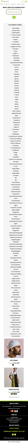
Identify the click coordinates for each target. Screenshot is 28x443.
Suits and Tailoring (15, 139)
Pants (16, 115)
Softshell (15, 42)
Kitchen (16, 83)
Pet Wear (15, 162)
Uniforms (16, 125)
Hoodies (16, 88)
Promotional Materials (15, 233)
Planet (16, 255)
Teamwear (16, 129)
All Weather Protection (15, 203)
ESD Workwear (16, 201)
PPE (16, 178)
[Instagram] (15, 435)
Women (16, 76)
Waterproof (16, 122)
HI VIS (15, 166)
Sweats (16, 69)
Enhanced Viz (16, 118)
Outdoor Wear (16, 44)
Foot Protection (15, 265)
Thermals (16, 74)
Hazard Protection (16, 322)
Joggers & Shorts (16, 46)
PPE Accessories (15, 288)
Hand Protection (16, 185)
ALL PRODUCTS (7, 4)
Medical (16, 81)
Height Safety (16, 278)
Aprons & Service (16, 141)
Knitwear (15, 145)
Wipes (16, 285)
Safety (16, 104)
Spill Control (15, 320)
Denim (16, 109)
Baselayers (16, 134)
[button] (24, 1)
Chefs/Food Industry (16, 237)
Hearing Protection (15, 258)
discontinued (16, 336)
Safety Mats (15, 292)
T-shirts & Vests (16, 35)
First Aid (15, 269)
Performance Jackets (16, 136)
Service (16, 86)
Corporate (16, 120)
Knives (16, 290)
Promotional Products (15, 164)
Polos (16, 72)
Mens (16, 97)
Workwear (13, 4)
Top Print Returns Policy (19, 406)
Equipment (16, 212)
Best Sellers (15, 28)
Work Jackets (16, 111)
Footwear (16, 171)
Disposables (15, 168)
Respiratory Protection (15, 235)
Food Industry (16, 182)
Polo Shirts (16, 37)
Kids (16, 51)
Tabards (16, 90)
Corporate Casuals (15, 207)
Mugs (15, 155)
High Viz (16, 127)
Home (1, 4)
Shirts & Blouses (15, 143)
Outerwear (16, 60)
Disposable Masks (16, 311)
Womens (15, 49)
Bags (15, 152)
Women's (16, 308)
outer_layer (15, 329)
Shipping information (14, 408)
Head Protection (16, 283)
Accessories (16, 65)
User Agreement (6, 406)
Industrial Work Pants (16, 62)
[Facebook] (13, 435)
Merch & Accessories (16, 159)
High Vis (15, 53)
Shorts (16, 67)
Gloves (17, 106)
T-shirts (16, 95)
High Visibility (16, 210)
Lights (16, 205)
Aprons (16, 79)
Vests (16, 102)
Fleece (16, 39)
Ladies (16, 99)
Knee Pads (16, 295)
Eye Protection (16, 318)
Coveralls (16, 92)
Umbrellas (16, 157)
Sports (16, 132)
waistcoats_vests (15, 334)
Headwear (16, 150)
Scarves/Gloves (15, 148)
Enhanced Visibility (15, 267)
